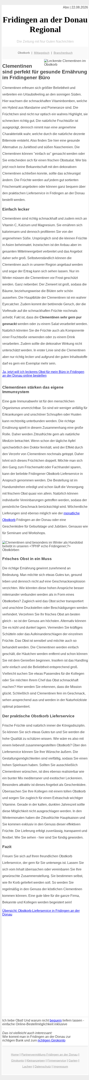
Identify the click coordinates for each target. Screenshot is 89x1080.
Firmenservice (56, 1060)
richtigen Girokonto (51, 1040)
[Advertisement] (44, 967)
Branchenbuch (63, 52)
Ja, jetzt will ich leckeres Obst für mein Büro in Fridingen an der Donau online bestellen (43, 373)
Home (15, 1054)
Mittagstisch (41, 52)
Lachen (27, 1066)
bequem (56, 1020)
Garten (73, 1060)
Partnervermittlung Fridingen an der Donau (49, 1054)
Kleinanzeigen (35, 1060)
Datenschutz (43, 1066)
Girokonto (17, 1060)
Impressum (60, 1066)
